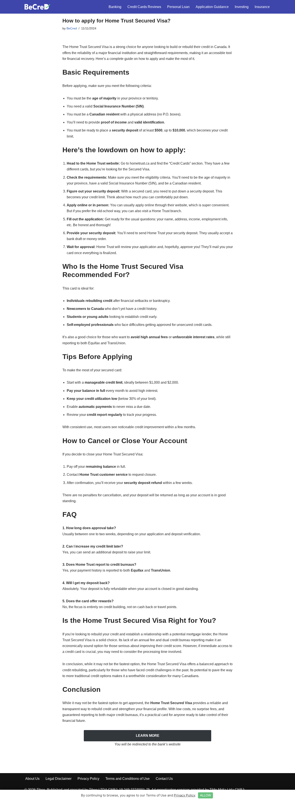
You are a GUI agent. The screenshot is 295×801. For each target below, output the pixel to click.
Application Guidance (212, 7)
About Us (32, 778)
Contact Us (164, 778)
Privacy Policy (88, 778)
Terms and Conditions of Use (127, 778)
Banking (115, 7)
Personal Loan (178, 7)
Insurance (262, 7)
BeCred (72, 28)
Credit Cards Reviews (144, 7)
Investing (242, 7)
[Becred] (37, 7)
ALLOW (205, 795)
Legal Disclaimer (58, 778)
